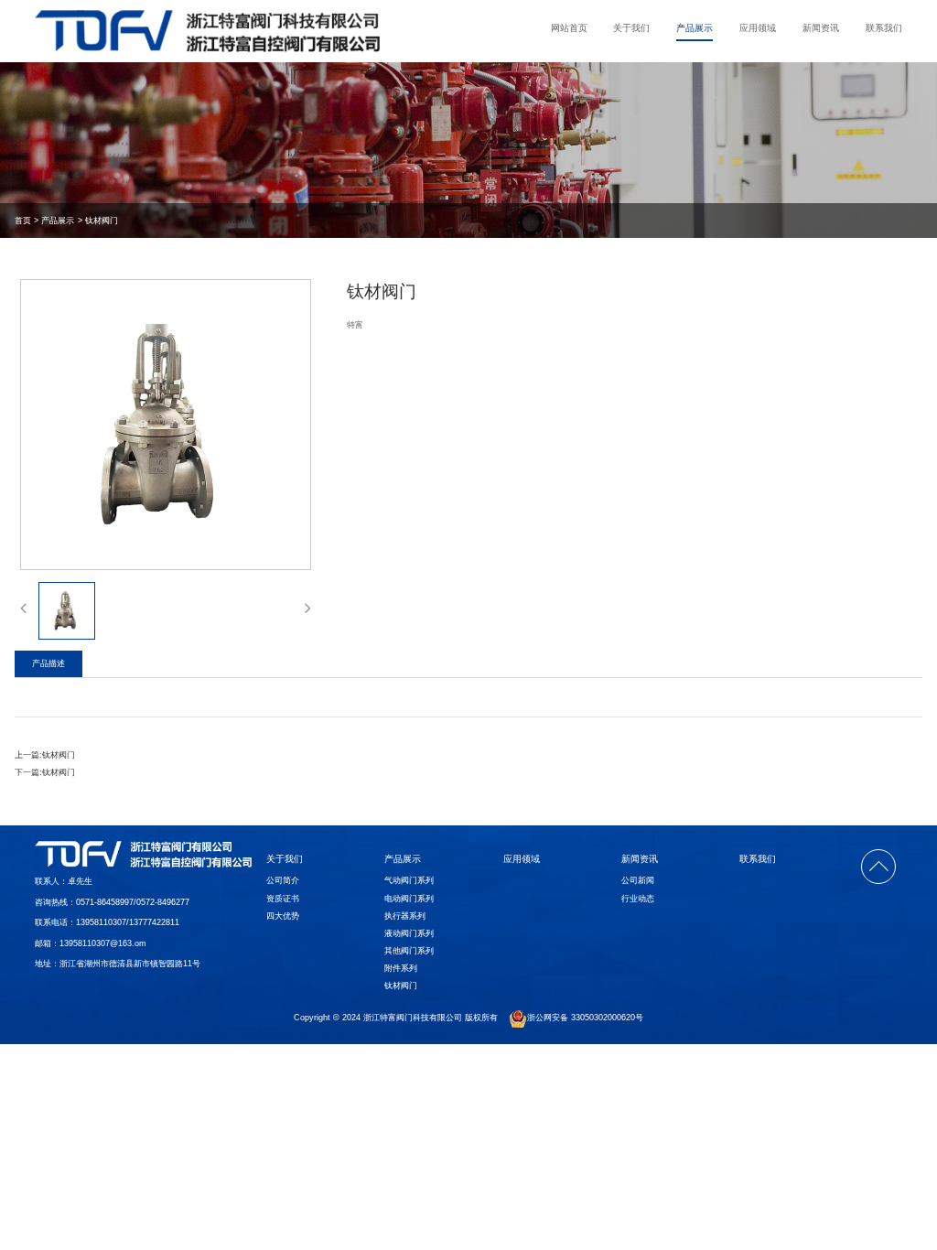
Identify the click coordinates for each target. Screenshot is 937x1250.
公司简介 (282, 880)
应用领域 (757, 28)
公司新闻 (637, 880)
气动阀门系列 (409, 880)
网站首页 (569, 28)
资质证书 (282, 898)
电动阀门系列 (409, 898)
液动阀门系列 (409, 933)
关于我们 (631, 28)
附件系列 (400, 968)
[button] (23, 608)
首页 (23, 220)
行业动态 (637, 898)
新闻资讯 (820, 28)
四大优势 (282, 916)
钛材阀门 (101, 220)
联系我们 (884, 28)
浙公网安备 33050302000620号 (585, 1018)
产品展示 (694, 28)
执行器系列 (404, 916)
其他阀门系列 (409, 950)
